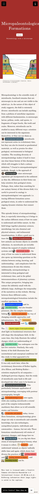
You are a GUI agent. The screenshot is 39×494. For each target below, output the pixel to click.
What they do (21, 490)
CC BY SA (13, 82)
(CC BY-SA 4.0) (26, 475)
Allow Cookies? (15, 490)
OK (31, 490)
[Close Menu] (3, 3)
